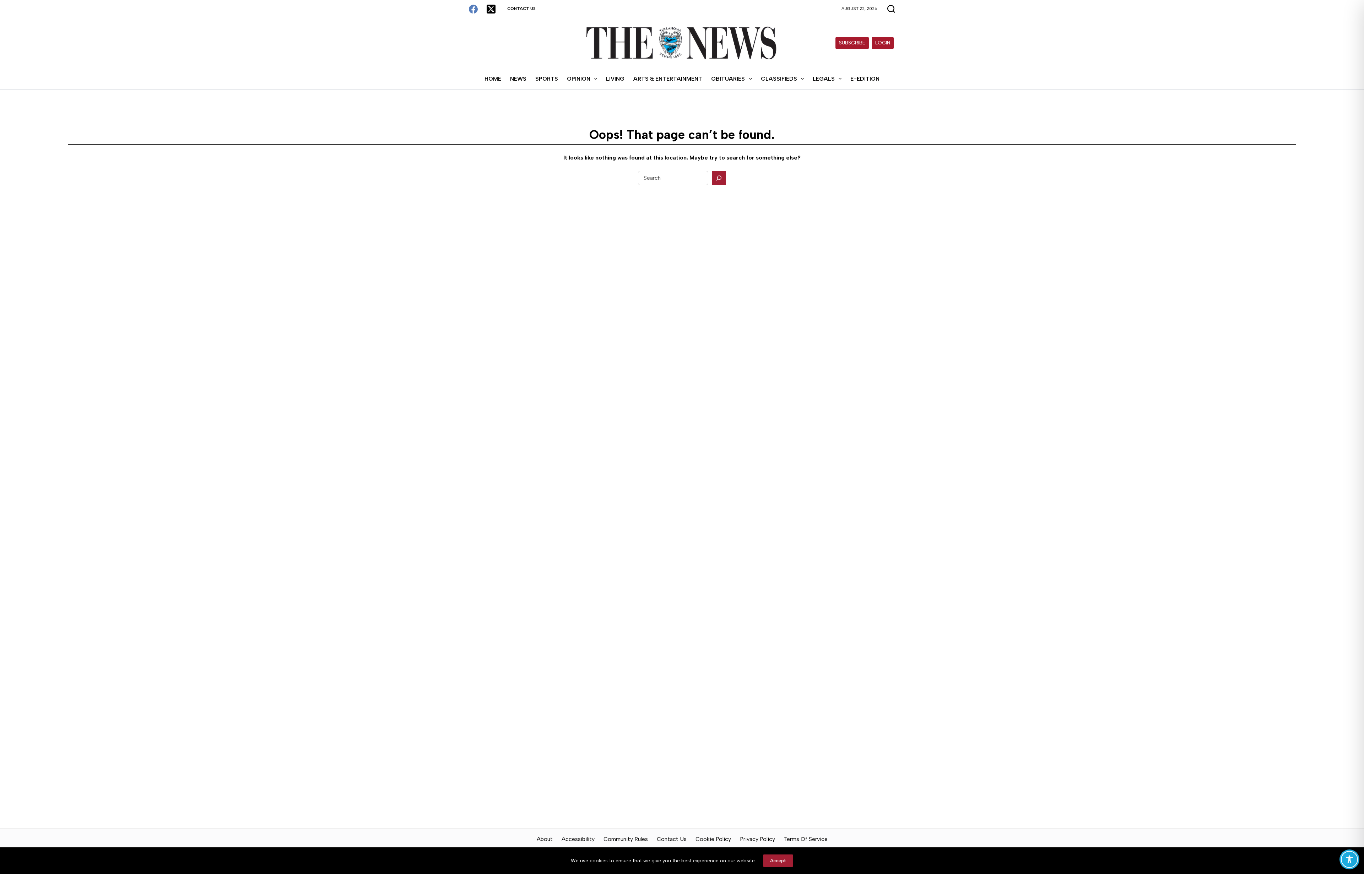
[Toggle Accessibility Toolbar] (1349, 859)
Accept (778, 860)
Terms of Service (806, 839)
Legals (824, 78)
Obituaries (728, 78)
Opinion (578, 78)
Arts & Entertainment (667, 78)
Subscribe (852, 43)
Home (493, 78)
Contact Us (521, 8)
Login (882, 43)
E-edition (864, 78)
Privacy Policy (757, 839)
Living (615, 78)
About (545, 839)
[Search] (719, 178)
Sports (546, 78)
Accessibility (578, 839)
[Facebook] (473, 9)
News (518, 78)
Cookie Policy (713, 839)
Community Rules (625, 839)
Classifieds (779, 78)
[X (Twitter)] (491, 9)
